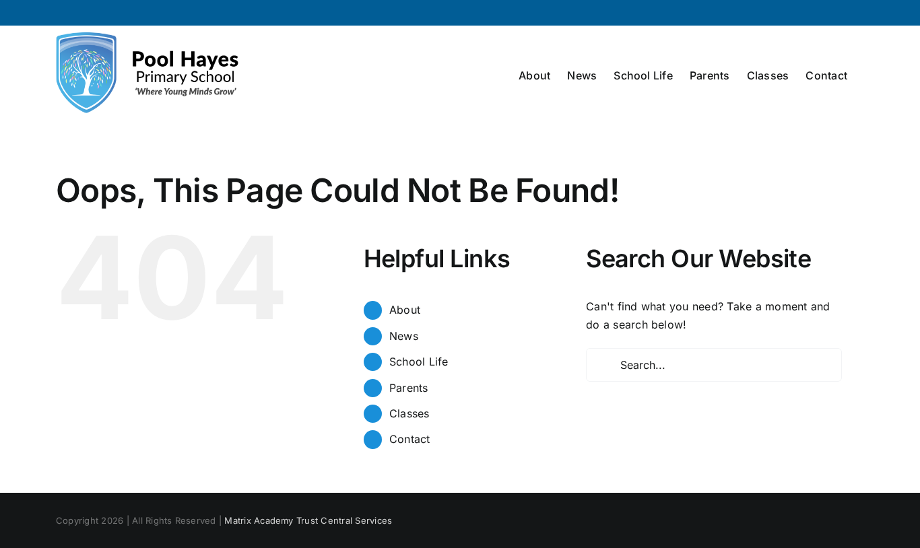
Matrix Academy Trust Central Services (308, 520)
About (404, 309)
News (403, 336)
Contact (409, 439)
